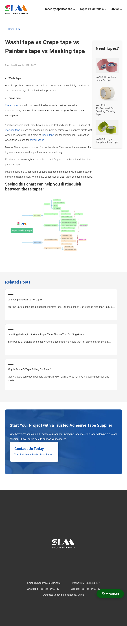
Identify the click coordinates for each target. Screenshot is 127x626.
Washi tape (48, 135)
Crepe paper (11, 105)
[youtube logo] (68, 554)
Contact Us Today (29, 449)
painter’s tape (37, 140)
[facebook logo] (48, 554)
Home (11, 29)
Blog (18, 29)
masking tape (12, 130)
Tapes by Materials (92, 9)
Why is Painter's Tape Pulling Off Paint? (29, 369)
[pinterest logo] (63, 554)
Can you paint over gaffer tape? (25, 299)
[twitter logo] (53, 554)
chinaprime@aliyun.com (47, 582)
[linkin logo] (58, 554)
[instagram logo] (73, 554)
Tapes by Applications (58, 9)
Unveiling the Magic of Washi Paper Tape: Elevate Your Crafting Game (46, 334)
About (115, 9)
